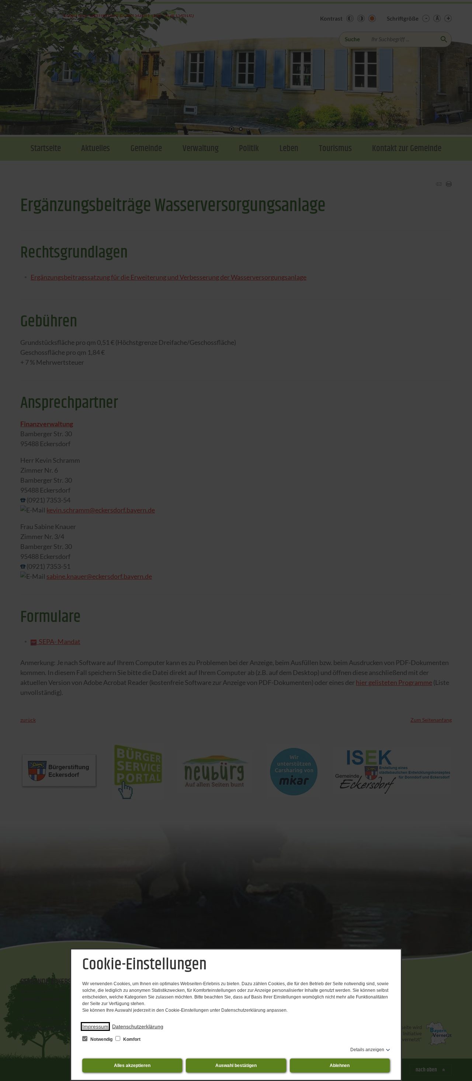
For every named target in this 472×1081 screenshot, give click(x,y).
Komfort (131, 1039)
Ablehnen (340, 1065)
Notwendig (101, 1039)
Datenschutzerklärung (137, 1026)
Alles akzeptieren (132, 1065)
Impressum (95, 1026)
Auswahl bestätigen (236, 1065)
